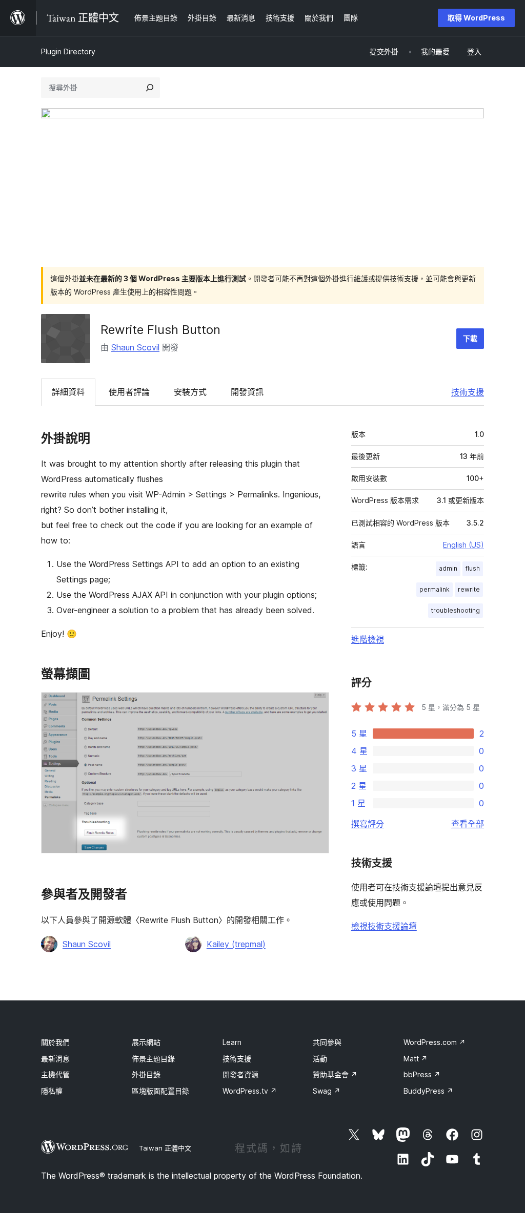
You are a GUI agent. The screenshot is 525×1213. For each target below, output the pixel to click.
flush (473, 568)
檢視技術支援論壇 (384, 926)
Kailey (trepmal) (236, 944)
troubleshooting (455, 610)
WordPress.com (434, 1042)
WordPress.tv (250, 1090)
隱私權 (52, 1090)
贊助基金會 (335, 1074)
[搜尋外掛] (149, 87)
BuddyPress (428, 1090)
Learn (232, 1042)
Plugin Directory (68, 51)
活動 (320, 1058)
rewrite (469, 589)
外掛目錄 (146, 1074)
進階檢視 (367, 639)
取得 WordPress (476, 17)
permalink (434, 589)
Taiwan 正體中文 (165, 1148)
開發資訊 (247, 392)
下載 (470, 338)
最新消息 (55, 1058)
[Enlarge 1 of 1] (315, 706)
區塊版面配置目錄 (160, 1090)
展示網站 (146, 1042)
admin (448, 568)
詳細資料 (68, 392)
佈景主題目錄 (153, 1058)
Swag (326, 1090)
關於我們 (55, 1042)
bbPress (421, 1074)
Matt (415, 1058)
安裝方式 (190, 392)
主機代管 (55, 1074)
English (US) (463, 544)
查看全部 (467, 824)
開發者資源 (240, 1074)
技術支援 (467, 392)
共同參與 (327, 1042)
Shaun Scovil (135, 347)
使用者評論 (129, 392)
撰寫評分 (367, 824)
